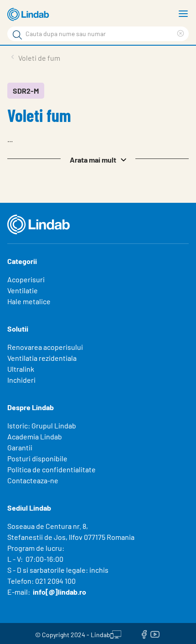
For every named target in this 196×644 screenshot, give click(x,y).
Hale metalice (29, 301)
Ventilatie (22, 290)
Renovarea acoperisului (45, 347)
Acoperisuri (26, 279)
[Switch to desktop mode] (115, 633)
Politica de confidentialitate (51, 469)
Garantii (19, 447)
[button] (98, 159)
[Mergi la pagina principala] (29, 14)
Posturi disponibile (37, 458)
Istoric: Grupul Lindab (41, 425)
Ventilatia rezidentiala (42, 358)
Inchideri (21, 379)
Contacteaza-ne (32, 480)
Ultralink (20, 368)
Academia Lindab (34, 436)
